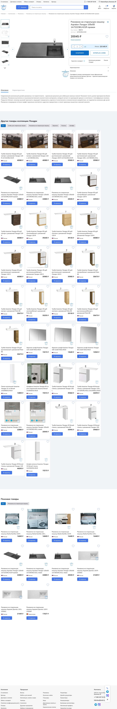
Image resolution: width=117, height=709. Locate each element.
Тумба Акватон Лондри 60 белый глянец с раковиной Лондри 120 (12, 465)
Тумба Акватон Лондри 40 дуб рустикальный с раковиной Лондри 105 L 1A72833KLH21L (87, 156)
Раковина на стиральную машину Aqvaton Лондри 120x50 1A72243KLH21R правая (12, 194)
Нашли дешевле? (76, 39)
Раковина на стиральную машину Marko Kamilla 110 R (61, 533)
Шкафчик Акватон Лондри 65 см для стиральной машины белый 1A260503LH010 (37, 388)
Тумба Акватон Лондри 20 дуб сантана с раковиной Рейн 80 (62, 310)
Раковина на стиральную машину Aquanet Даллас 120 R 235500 (36, 609)
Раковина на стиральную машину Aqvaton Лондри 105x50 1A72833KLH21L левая (63, 194)
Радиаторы (63, 692)
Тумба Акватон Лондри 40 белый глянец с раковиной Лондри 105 (88, 426)
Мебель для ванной (26, 695)
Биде (44, 700)
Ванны (22, 692)
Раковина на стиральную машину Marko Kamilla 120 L (35, 533)
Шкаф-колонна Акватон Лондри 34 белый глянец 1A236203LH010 (37, 466)
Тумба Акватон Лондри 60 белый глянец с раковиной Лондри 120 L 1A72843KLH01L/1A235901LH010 (88, 388)
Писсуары (46, 698)
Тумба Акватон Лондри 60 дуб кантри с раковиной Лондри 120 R (12, 233)
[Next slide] (5, 67)
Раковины (21, 13)
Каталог (23, 7)
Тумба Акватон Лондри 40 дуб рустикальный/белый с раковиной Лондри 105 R (36, 272)
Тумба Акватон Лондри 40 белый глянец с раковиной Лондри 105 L (63, 388)
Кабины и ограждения (26, 708)
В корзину (80, 53)
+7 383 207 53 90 (100, 697)
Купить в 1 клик (99, 53)
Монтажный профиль (66, 705)
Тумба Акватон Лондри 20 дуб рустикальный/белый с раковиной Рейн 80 (87, 311)
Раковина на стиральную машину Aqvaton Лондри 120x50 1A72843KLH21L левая (37, 194)
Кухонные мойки (48, 695)
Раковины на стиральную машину (36, 13)
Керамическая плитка (49, 707)
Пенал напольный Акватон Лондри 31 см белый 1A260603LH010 (10, 388)
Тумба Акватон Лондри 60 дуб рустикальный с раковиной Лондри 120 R (11, 272)
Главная (3, 13)
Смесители (23, 703)
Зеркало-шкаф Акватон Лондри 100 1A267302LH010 (62, 349)
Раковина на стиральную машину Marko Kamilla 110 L (86, 533)
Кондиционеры (64, 700)
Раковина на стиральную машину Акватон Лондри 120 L (11, 426)
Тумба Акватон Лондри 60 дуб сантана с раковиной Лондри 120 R (62, 233)
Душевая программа (26, 705)
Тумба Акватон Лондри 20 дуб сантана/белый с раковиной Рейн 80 (36, 311)
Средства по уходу (66, 708)
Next (67, 49)
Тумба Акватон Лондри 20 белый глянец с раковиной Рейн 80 (63, 426)
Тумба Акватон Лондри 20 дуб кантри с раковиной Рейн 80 (11, 310)
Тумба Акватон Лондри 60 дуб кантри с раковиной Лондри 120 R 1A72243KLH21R (12, 156)
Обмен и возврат (29, 1)
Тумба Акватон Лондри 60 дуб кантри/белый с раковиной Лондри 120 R (87, 194)
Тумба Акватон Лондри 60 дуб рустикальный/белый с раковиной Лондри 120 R (87, 233)
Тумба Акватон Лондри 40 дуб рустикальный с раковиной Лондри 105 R (62, 272)
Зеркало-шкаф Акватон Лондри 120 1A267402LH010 (37, 349)
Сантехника (11, 13)
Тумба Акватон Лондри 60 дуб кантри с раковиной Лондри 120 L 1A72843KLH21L (37, 156)
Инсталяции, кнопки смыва (28, 698)
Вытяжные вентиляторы (67, 703)
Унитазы (22, 700)
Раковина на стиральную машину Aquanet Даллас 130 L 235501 (11, 609)
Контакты (46, 1)
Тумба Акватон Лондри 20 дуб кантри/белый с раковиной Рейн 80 (88, 272)
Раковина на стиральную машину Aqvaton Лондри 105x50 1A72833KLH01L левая (37, 427)
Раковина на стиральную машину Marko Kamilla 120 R (10, 533)
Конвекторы (63, 698)
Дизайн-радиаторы (66, 695)
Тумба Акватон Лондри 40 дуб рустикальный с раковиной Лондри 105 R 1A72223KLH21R (62, 156)
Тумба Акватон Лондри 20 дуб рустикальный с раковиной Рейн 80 (12, 350)
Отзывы (38, 1)
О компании (4, 1)
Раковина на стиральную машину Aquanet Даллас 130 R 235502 (87, 570)
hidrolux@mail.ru (99, 700)
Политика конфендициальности (10, 703)
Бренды (54, 1)
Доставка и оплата (15, 1)
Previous (13, 49)
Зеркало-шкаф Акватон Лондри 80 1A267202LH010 (88, 349)
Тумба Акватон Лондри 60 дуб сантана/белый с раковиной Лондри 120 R (36, 233)
